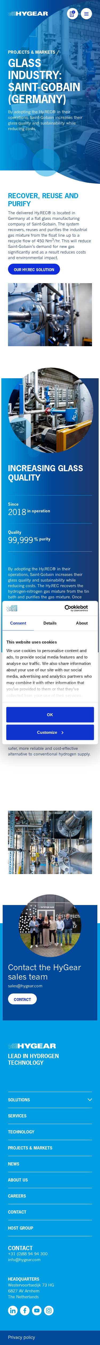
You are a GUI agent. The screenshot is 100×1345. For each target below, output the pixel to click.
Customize (47, 732)
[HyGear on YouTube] (37, 1310)
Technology (21, 1132)
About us (18, 1180)
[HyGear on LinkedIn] (13, 1310)
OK (50, 714)
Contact (17, 1212)
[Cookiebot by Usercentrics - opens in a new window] (71, 608)
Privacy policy (21, 1338)
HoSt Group (20, 1228)
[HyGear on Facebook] (25, 1310)
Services (17, 1116)
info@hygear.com (24, 1260)
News (13, 1164)
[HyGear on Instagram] (49, 1310)
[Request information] (72, 13)
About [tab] (82, 623)
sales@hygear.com (25, 986)
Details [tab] (50, 623)
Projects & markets (31, 52)
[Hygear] (28, 13)
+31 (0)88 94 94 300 (27, 1254)
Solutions (19, 1100)
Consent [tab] (18, 623)
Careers (17, 1196)
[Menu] (86, 13)
